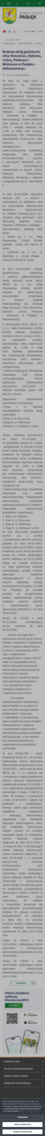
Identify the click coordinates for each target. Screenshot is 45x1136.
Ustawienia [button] (22, 1117)
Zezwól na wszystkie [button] (22, 1132)
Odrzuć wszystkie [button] (22, 1124)
